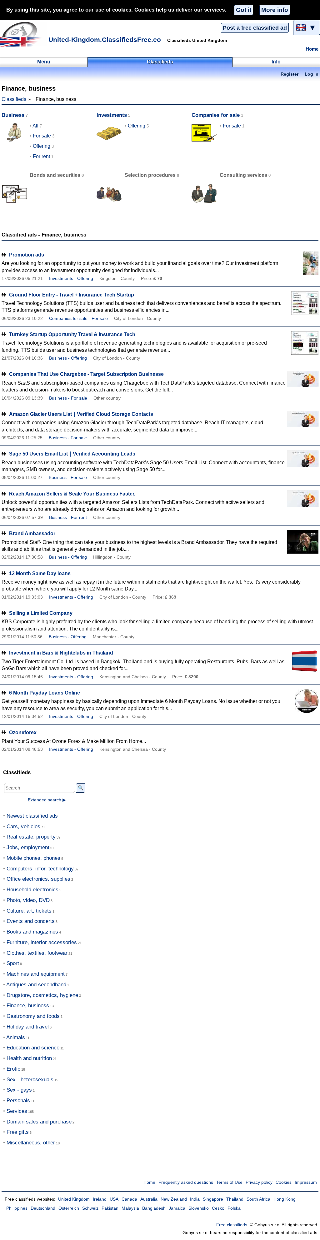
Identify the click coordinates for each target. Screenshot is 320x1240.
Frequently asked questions (185, 1182)
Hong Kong (284, 1199)
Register (289, 74)
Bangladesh (154, 1208)
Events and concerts (31, 921)
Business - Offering (68, 358)
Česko (218, 1208)
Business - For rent (68, 517)
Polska (234, 1208)
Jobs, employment (28, 847)
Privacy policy (259, 1182)
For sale (42, 135)
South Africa (258, 1199)
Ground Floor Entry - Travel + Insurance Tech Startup (71, 294)
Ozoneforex (23, 732)
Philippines (17, 1208)
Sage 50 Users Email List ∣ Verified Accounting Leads (72, 453)
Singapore (213, 1199)
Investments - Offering (71, 278)
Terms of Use (229, 1182)
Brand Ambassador (32, 533)
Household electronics (32, 890)
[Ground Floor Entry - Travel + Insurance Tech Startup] (302, 303)
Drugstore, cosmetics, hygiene (42, 995)
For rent (41, 156)
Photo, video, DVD (28, 900)
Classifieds (14, 99)
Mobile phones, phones (33, 858)
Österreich (68, 1208)
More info (274, 10)
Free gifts (18, 1132)
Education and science (33, 1048)
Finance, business (28, 1005)
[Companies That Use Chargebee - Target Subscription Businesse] (302, 382)
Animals (15, 1037)
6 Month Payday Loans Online (44, 692)
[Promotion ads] (302, 263)
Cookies (284, 1182)
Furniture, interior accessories (42, 942)
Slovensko (198, 1208)
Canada (129, 1199)
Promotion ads (26, 254)
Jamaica (177, 1208)
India (195, 1199)
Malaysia (130, 1208)
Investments (112, 115)
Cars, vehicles (23, 826)
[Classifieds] (23, 34)
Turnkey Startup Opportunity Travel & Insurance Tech (72, 334)
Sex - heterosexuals (30, 1080)
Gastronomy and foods (33, 1016)
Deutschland (43, 1208)
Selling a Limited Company (40, 613)
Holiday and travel (28, 1027)
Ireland (100, 1199)
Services (17, 1111)
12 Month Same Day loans (40, 573)
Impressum (306, 1182)
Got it (243, 10)
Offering (41, 146)
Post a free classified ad (255, 28)
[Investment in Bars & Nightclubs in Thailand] (302, 661)
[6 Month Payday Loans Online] (302, 701)
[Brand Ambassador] (302, 542)
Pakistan (110, 1208)
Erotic (13, 1069)
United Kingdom (74, 1199)
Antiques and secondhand (36, 985)
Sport (13, 963)
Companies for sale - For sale (78, 318)
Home (312, 49)
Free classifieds (231, 1225)
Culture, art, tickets (29, 911)
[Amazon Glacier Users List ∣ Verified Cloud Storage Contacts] (302, 422)
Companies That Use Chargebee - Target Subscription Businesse (86, 374)
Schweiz (90, 1208)
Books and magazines (32, 932)
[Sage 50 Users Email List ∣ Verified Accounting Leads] (302, 462)
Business (13, 115)
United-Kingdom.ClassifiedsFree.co (104, 39)
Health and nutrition (29, 1058)
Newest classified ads (32, 816)
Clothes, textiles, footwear (37, 953)
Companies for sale (216, 115)
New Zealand (174, 1199)
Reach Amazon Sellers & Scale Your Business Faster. (72, 493)
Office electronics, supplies (38, 879)
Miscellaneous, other (31, 1143)
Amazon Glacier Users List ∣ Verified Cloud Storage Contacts (81, 414)
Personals (18, 1100)
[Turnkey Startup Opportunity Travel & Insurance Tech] (302, 343)
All (35, 125)
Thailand (234, 1199)
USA (114, 1199)
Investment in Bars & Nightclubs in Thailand (61, 652)
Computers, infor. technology (40, 869)
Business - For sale (68, 398)
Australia (149, 1199)
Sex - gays (19, 1090)
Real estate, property (31, 837)
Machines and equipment (36, 974)
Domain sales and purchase (39, 1122)
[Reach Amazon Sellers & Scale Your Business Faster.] (302, 502)
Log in (311, 74)
